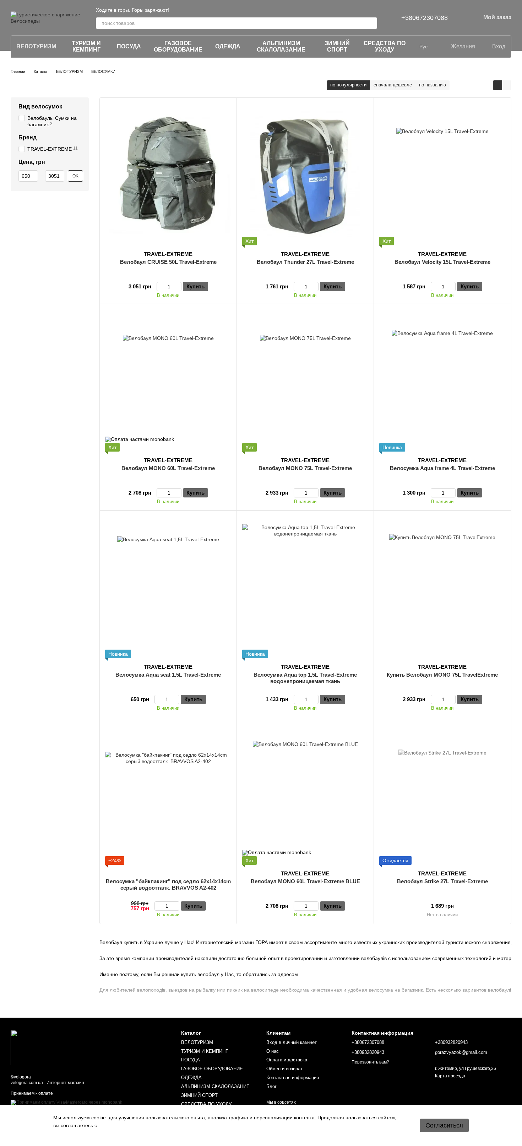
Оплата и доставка (286, 1059)
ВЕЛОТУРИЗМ (36, 46)
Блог (271, 1086)
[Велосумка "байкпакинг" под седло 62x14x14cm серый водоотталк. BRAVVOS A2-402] (168, 794)
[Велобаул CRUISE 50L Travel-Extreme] (168, 174)
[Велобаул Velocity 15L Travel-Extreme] (442, 174)
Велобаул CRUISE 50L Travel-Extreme (168, 262)
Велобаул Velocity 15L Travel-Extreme (442, 262)
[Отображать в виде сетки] (497, 85)
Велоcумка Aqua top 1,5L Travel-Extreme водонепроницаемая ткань (305, 678)
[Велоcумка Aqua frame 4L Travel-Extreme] (442, 380)
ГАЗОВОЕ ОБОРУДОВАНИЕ (178, 46)
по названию (432, 84)
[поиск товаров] (371, 23)
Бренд (27, 137)
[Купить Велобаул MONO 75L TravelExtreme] (442, 587)
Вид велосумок (40, 106)
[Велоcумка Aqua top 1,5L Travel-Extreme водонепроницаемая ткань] (305, 587)
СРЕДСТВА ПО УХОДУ (385, 46)
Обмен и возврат (284, 1068)
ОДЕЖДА (227, 46)
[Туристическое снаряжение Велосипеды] (28, 1047)
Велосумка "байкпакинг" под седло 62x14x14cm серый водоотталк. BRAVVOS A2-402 (168, 884)
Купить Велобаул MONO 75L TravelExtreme (442, 675)
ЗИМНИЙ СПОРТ (337, 46)
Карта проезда (450, 1075)
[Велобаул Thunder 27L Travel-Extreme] (305, 174)
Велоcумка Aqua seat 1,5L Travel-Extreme (168, 675)
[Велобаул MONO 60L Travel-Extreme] (168, 380)
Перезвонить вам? (370, 1062)
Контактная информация (292, 1077)
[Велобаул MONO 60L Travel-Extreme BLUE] (305, 794)
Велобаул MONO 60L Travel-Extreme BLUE (305, 881)
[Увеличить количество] (178, 286)
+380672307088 (424, 18)
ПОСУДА (129, 46)
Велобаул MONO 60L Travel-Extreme (168, 468)
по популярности (348, 84)
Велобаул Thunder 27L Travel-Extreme (305, 262)
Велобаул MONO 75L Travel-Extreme (305, 468)
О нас (272, 1051)
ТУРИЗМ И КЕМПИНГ (86, 46)
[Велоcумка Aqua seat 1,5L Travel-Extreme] (168, 587)
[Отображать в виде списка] (506, 85)
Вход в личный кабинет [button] (291, 1042)
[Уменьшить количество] (160, 286)
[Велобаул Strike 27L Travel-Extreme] (442, 794)
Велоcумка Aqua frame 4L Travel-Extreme (442, 468)
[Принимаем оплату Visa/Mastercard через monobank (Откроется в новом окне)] (66, 1102)
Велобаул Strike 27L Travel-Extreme (442, 881)
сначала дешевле (393, 84)
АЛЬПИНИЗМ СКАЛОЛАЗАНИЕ (281, 46)
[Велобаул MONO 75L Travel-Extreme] (305, 380)
